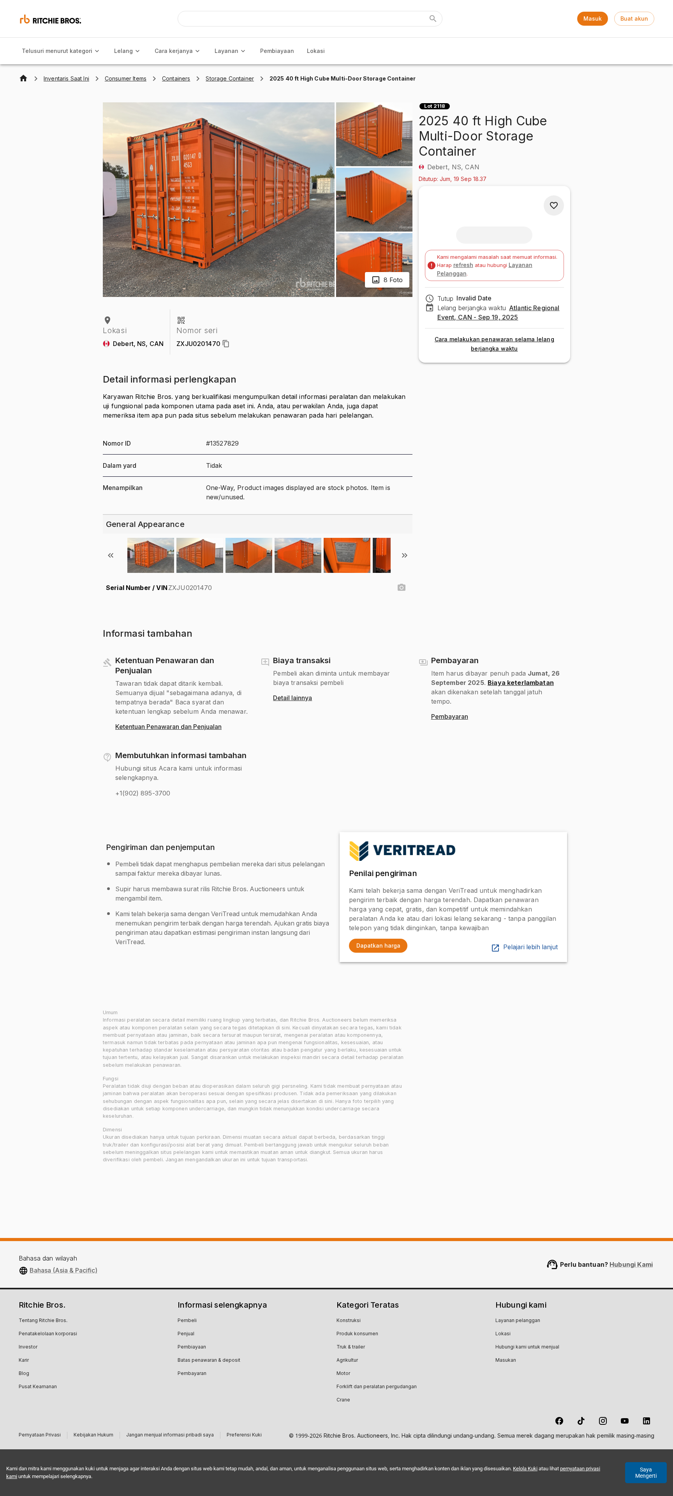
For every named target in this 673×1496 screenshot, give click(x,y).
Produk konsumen (357, 1334)
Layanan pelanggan (517, 1320)
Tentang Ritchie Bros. (43, 1320)
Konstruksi (348, 1320)
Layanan (226, 50)
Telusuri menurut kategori (57, 50)
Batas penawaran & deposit (209, 1360)
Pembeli (187, 1320)
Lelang (123, 50)
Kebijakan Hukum (93, 1436)
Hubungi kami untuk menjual (527, 1347)
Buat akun (634, 18)
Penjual (186, 1334)
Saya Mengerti (646, 1472)
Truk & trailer (350, 1347)
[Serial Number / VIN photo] (401, 587)
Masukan (505, 1360)
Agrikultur (347, 1360)
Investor (28, 1347)
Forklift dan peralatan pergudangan (376, 1387)
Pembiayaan (277, 50)
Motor (343, 1373)
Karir (24, 1360)
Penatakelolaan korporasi (48, 1334)
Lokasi (316, 50)
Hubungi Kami (631, 1264)
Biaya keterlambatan (521, 683)
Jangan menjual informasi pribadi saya (170, 1436)
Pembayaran (449, 717)
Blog (24, 1373)
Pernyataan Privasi (40, 1436)
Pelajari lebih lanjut (530, 947)
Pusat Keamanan (38, 1387)
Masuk (592, 18)
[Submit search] (433, 18)
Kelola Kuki (525, 1468)
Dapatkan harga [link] (378, 945)
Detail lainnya (292, 698)
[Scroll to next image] (404, 555)
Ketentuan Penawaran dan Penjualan (168, 727)
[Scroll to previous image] (110, 555)
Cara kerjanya (174, 50)
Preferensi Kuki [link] (244, 1435)
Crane (343, 1400)
